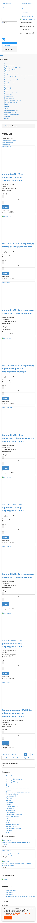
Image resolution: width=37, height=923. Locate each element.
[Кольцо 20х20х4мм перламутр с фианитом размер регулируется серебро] (6, 338)
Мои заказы (7, 8)
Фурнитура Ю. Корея (11, 70)
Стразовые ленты (10, 112)
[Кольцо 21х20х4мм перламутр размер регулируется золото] (6, 282)
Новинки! (7, 64)
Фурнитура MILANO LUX (12, 68)
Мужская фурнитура (11, 92)
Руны (6, 104)
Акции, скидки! (9, 66)
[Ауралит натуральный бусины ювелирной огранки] (7, 840)
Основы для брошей (11, 80)
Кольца (6, 106)
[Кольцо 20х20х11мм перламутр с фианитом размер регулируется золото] (7, 407)
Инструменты (8, 96)
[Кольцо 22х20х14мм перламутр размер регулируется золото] (6, 477)
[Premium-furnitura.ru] (27, 19)
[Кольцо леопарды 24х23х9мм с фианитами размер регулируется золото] (6, 682)
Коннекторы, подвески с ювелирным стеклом (19, 76)
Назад (14, 754)
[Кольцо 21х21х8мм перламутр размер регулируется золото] (6, 216)
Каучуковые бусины (10, 102)
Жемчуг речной (9, 82)
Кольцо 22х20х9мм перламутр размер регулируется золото (18, 575)
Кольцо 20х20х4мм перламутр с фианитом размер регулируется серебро (18, 368)
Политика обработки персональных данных (20, 896)
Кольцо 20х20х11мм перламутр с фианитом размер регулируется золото (18, 437)
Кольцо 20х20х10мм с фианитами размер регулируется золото (13, 643)
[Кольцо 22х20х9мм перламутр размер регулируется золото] (6, 546)
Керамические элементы (12, 100)
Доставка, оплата (27, 8)
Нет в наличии (7, 329)
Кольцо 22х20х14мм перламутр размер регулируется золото (13, 507)
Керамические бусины (11, 114)
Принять (8, 918)
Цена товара (6, 145)
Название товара (7, 142)
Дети (5, 72)
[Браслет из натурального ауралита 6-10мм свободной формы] (6, 861)
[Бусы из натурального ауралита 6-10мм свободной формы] (6, 850)
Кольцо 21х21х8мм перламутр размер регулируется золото (18, 245)
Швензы (7, 86)
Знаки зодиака (9, 98)
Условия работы (27, 3)
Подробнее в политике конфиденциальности (17, 913)
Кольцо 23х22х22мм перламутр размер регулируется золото (13, 177)
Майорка (7, 116)
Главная (7, 126)
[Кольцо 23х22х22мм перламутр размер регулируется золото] (6, 147)
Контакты (25, 12)
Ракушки (7, 90)
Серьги (6, 118)
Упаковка (7, 84)
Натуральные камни (11, 74)
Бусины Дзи (8, 88)
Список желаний (27, 16)
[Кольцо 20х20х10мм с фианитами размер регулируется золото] (6, 613)
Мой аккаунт (7, 3)
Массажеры (8, 94)
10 (17, 758)
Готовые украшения (11, 110)
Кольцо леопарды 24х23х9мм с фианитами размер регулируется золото (18, 712)
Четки (6, 108)
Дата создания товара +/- (10, 140)
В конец (30, 758)
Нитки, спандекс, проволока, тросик (16, 78)
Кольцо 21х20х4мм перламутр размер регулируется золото (18, 311)
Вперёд (23, 758)
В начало (6, 754)
